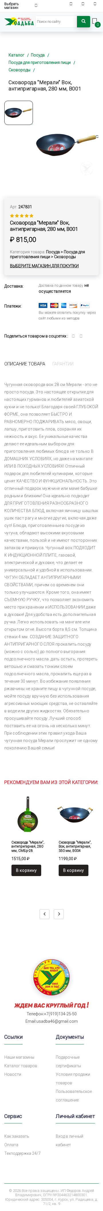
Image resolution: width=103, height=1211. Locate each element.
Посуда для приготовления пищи (40, 62)
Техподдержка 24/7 (22, 1153)
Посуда (38, 55)
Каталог (16, 55)
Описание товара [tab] (24, 364)
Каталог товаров (20, 1066)
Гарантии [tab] (63, 364)
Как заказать (16, 1136)
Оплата (11, 1145)
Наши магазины (19, 1057)
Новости (12, 1074)
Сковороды (19, 70)
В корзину (26, 870)
